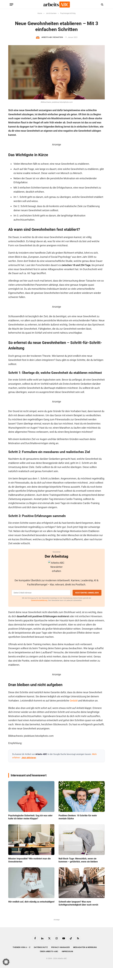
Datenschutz (41, 947)
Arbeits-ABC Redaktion (52, 37)
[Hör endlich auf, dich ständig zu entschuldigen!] (31, 882)
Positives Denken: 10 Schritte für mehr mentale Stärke (78, 817)
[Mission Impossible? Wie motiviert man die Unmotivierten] (31, 839)
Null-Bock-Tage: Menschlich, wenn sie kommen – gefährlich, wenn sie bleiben (78, 860)
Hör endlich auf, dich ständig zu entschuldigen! (31, 901)
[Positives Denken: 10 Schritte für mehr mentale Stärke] (82, 796)
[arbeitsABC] (56, 4)
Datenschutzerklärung (39, 600)
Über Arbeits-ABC (49, 951)
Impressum (67, 951)
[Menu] (11, 4)
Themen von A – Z (21, 947)
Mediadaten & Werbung (85, 947)
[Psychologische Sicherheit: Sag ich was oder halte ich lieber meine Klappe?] (31, 796)
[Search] (101, 4)
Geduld (73, 700)
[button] (6, 962)
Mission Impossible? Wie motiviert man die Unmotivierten (29, 860)
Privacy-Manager (60, 947)
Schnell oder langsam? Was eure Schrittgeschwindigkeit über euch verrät (78, 903)
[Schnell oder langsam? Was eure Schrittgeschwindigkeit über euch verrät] (82, 882)
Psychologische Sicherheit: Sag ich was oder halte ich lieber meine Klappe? (30, 817)
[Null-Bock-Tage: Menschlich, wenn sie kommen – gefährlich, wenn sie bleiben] (82, 839)
